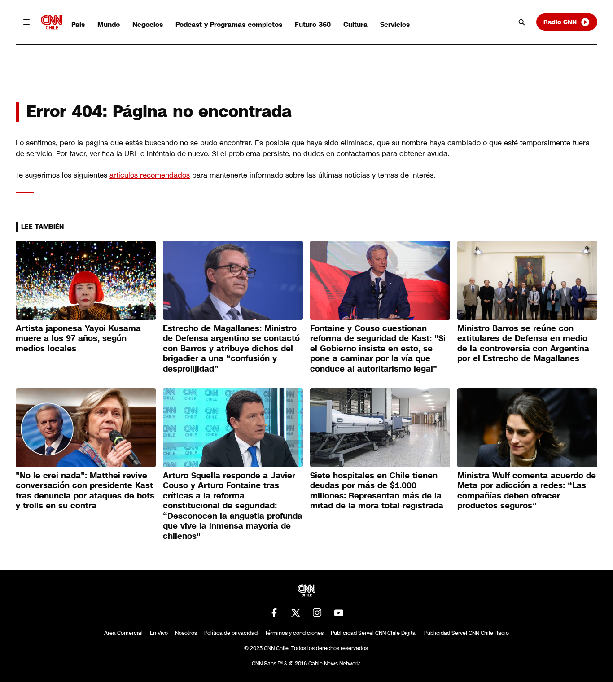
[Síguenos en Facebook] (274, 613)
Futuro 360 (313, 24)
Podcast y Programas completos (228, 24)
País (78, 24)
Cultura (355, 24)
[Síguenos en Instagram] (317, 613)
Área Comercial (123, 633)
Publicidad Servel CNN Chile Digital (374, 633)
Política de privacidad (231, 633)
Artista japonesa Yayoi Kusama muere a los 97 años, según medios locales (78, 338)
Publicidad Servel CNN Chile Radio (466, 633)
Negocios (147, 24)
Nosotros (186, 633)
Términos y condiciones (294, 633)
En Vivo (159, 633)
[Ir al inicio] (51, 22)
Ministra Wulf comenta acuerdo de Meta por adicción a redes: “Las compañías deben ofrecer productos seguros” (526, 491)
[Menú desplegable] (26, 22)
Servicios (395, 24)
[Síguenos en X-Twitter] (296, 613)
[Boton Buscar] (522, 22)
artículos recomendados (149, 175)
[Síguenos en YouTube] (339, 613)
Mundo (108, 24)
